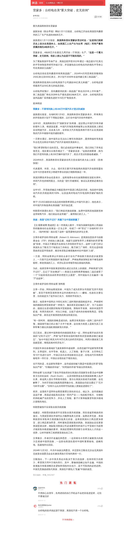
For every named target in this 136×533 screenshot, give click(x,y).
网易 (35, 3)
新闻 (41, 3)
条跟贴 (67, 519)
